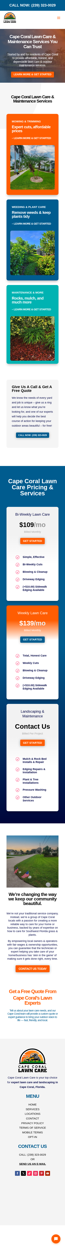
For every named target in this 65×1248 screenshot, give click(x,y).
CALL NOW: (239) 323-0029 (32, 5)
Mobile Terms (32, 1132)
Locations (32, 1113)
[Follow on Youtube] (47, 1173)
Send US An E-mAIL (32, 1163)
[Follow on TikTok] (29, 1173)
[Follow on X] (23, 1173)
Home (32, 1104)
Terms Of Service (32, 1127)
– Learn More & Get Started (31, 138)
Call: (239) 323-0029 (32, 1154)
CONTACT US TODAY (33, 968)
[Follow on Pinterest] (41, 1173)
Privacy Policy (32, 1123)
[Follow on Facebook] (17, 1173)
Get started (32, 540)
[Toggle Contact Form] (55, 1238)
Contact (32, 1118)
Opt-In (32, 1137)
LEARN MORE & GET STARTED (32, 74)
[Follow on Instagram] (35, 1173)
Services (32, 1109)
